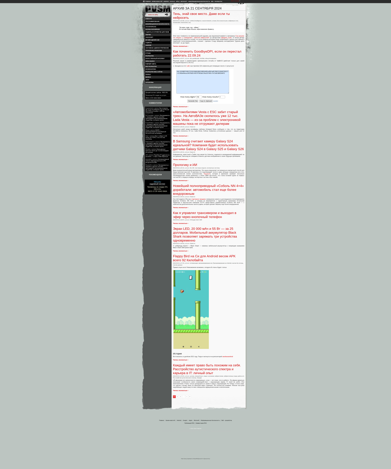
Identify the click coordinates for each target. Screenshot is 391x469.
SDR (200, 220)
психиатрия (176, 22)
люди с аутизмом (209, 376)
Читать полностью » (180, 46)
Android (166, 1)
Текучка (148, 34)
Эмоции (199, 378)
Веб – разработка (216, 1)
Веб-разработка (151, 66)
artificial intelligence (196, 21)
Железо (148, 77)
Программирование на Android (222, 263)
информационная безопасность (157, 24)
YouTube (202, 58)
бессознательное (222, 21)
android (148, 45)
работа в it (241, 376)
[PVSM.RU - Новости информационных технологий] (157, 10)
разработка (150, 56)
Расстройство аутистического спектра (184, 378)
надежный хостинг (157, 183)
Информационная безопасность (199, 1)
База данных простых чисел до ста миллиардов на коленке (157, 150)
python (148, 53)
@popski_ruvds (226, 37)
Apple (178, 1)
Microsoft (184, 1)
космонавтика (151, 69)
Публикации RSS (189, 423)
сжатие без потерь (237, 263)
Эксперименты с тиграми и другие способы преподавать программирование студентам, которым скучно (158, 118)
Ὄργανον (207, 174)
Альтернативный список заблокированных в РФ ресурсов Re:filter (157, 160)
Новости (149, 18)
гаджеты (149, 42)
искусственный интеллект (155, 58)
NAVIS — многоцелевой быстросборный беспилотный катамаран (156, 131)
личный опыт (199, 376)
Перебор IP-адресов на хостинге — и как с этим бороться (158, 155)
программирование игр (205, 263)
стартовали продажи (198, 199)
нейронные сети (233, 21)
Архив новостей (157, 1)
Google (172, 1)
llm (191, 168)
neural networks (207, 21)
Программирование (153, 21)
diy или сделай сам (152, 40)
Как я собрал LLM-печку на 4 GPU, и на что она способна (156, 137)
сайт (188, 66)
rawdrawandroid (227, 356)
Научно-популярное (153, 29)
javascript (149, 37)
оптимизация (194, 263)
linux (147, 80)
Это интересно (151, 26)
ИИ (193, 168)
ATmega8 (193, 220)
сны (189, 22)
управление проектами (154, 50)
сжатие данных (177, 265)
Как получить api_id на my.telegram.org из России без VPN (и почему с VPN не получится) (157, 110)
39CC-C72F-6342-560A (153, 98)
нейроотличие (219, 376)
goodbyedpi (195, 58)
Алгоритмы (150, 82)
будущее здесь (151, 64)
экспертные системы (213, 168)
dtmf (197, 220)
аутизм (192, 376)
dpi (191, 58)
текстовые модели (200, 168)
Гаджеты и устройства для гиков (157, 32)
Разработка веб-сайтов (154, 72)
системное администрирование (157, 48)
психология (184, 22)
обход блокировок (210, 58)
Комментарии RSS (201, 423)
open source (150, 61)
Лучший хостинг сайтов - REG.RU (157, 92)
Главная (148, 1)
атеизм (214, 21)
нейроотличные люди (230, 376)
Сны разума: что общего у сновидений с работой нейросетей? (208, 36)
